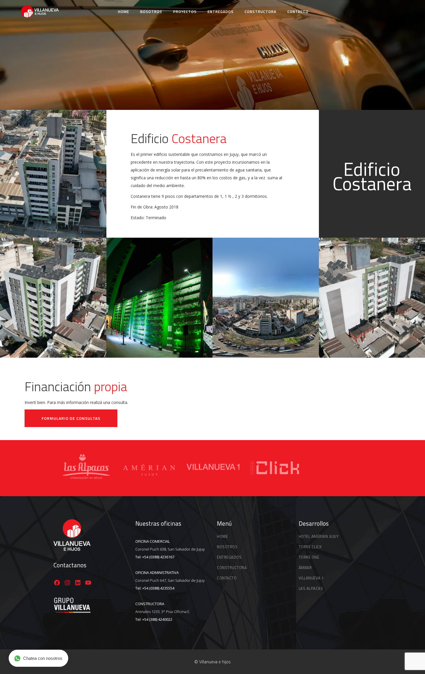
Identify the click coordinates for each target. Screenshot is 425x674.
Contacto (226, 578)
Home (222, 536)
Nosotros (227, 547)
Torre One (309, 557)
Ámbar (305, 567)
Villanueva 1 (311, 578)
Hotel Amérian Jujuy (319, 536)
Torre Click (310, 547)
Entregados (229, 557)
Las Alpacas (311, 588)
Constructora (232, 567)
